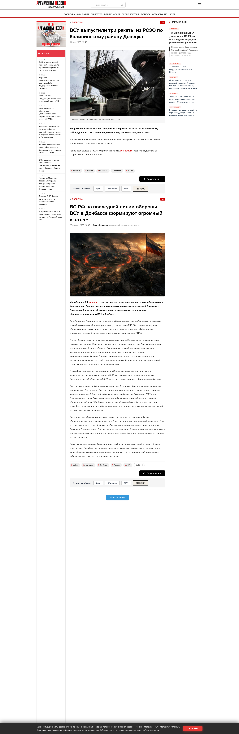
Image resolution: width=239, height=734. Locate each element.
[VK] (192, 5)
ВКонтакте (112, 189)
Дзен (98, 189)
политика (102, 171)
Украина (75, 171)
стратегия (88, 465)
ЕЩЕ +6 (139, 465)
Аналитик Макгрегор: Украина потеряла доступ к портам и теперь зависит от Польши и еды (48, 183)
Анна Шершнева (100, 225)
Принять (193, 728)
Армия (116, 14)
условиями (93, 730)
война (74, 465)
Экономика (82, 14)
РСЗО (129, 171)
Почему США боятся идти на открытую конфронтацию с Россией (48, 200)
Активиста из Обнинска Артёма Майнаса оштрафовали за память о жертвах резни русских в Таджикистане (50, 131)
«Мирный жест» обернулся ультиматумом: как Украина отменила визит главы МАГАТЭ (50, 113)
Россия (89, 171)
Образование (159, 14)
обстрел (116, 171)
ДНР (127, 465)
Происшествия (130, 14)
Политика (69, 14)
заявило (93, 302)
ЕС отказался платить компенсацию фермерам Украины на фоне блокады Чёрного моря (49, 165)
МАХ (126, 189)
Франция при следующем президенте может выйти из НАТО (50, 98)
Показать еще (117, 497)
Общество (96, 14)
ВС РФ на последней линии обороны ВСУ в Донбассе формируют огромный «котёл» (49, 66)
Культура (145, 14)
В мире (108, 14)
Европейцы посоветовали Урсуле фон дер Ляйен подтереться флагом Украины (49, 82)
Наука (172, 14)
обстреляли (126, 151)
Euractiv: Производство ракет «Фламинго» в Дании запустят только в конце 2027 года (50, 148)
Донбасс (102, 465)
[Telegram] (185, 5)
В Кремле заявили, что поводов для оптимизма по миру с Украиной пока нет (50, 215)
